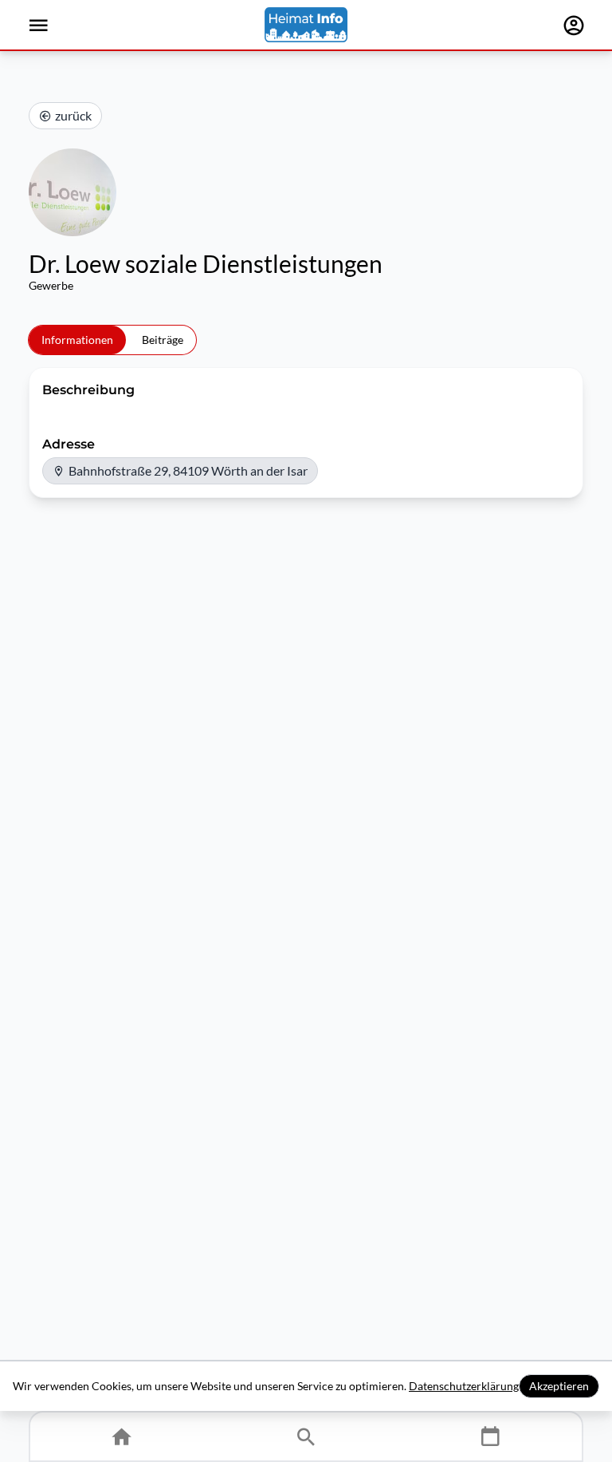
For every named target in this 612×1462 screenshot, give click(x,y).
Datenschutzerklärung (464, 1386)
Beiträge (162, 339)
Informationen (77, 339)
